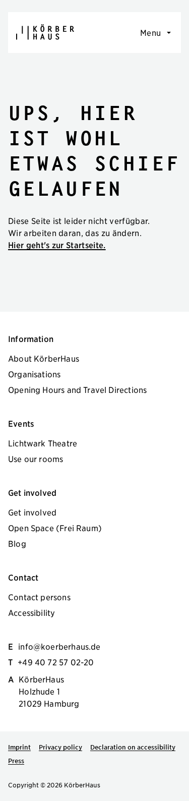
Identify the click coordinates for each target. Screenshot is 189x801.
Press (16, 761)
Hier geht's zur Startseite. (57, 245)
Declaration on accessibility (132, 747)
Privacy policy (60, 747)
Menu (150, 32)
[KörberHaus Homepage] (45, 32)
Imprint (19, 747)
